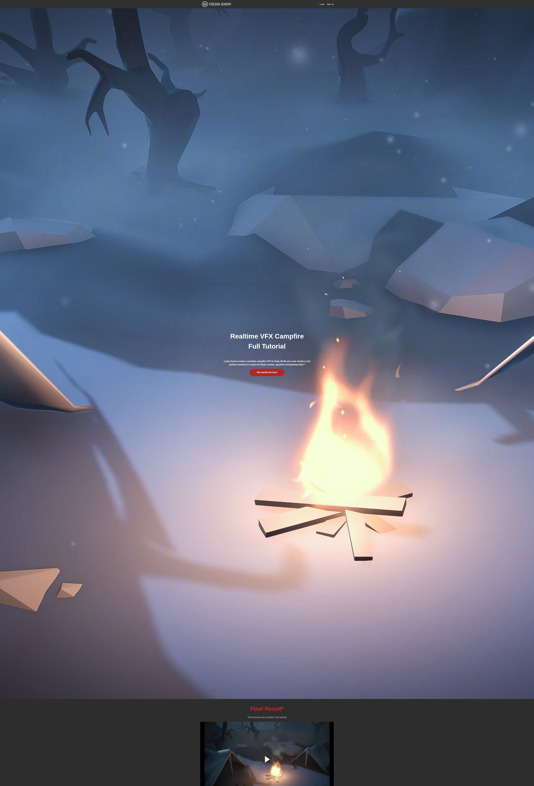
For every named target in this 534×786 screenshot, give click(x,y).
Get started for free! (267, 372)
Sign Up (330, 4)
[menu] (325, 4)
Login (322, 4)
